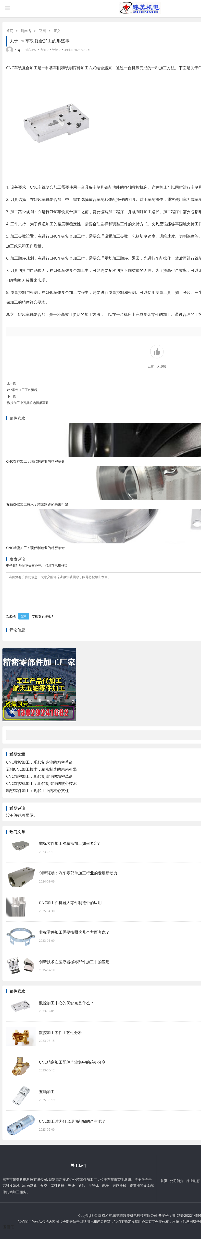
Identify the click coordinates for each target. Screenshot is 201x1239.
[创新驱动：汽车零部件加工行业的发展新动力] (21, 877)
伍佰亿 (8, 1226)
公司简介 (177, 1180)
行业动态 (193, 1180)
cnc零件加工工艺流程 (22, 390)
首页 (9, 30)
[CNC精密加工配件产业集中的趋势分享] (21, 1066)
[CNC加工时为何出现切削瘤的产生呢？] (21, 1125)
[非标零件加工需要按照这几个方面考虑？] (21, 936)
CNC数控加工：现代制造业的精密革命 (35, 461)
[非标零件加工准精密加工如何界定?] (21, 847)
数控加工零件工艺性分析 (60, 1032)
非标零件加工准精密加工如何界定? (69, 843)
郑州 (42, 30)
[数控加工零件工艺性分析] (21, 1036)
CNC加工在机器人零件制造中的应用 (70, 902)
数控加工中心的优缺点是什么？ (66, 1003)
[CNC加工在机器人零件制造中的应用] (21, 907)
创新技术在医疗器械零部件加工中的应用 (74, 961)
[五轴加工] (21, 1095)
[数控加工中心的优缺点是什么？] (21, 1007)
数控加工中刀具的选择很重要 (28, 403)
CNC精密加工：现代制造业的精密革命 (35, 547)
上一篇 (11, 383)
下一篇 (11, 396)
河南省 (26, 30)
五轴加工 (47, 1091)
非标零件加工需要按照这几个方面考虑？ (76, 932)
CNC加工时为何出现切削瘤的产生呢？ (75, 1121)
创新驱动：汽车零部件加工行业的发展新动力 (78, 873)
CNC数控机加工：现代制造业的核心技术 (41, 783)
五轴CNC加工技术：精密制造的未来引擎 (37, 504)
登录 (24, 616)
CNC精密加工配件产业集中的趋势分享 (72, 1062)
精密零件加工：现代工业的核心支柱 (37, 790)
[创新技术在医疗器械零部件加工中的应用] (21, 966)
